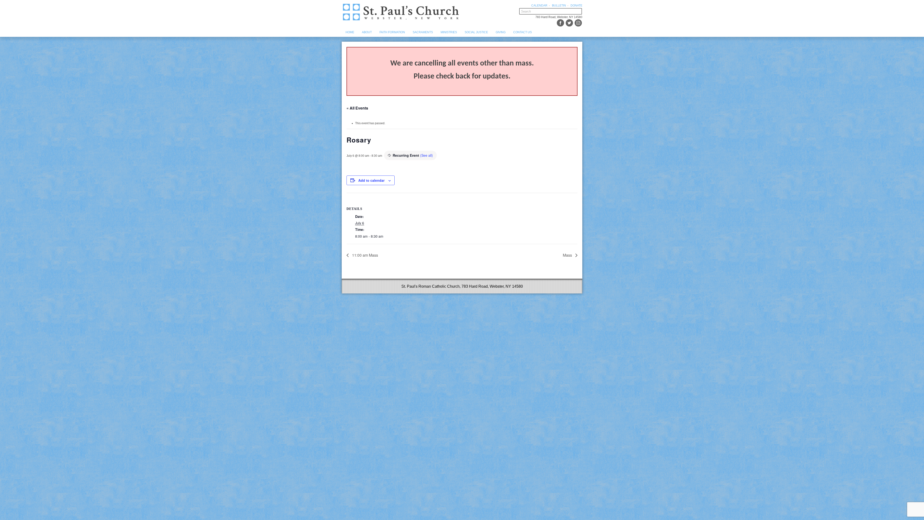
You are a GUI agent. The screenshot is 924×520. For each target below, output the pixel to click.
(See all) (426, 155)
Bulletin (559, 5)
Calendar (539, 5)
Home (350, 32)
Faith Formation (392, 32)
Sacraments (423, 32)
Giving (501, 32)
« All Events (357, 108)
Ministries (449, 32)
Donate (576, 5)
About (367, 32)
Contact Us (522, 32)
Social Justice (476, 32)
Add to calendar (371, 180)
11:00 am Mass (364, 255)
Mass (568, 255)
